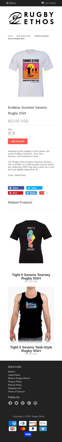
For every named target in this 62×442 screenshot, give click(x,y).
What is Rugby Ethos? (19, 378)
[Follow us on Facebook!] (10, 404)
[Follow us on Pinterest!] (23, 404)
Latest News (14, 375)
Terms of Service (16, 391)
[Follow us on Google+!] (29, 404)
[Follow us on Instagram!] (35, 404)
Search (11, 371)
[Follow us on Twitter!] (17, 404)
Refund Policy (15, 385)
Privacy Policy (15, 381)
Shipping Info (14, 388)
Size (10, 129)
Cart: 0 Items (50, 3)
